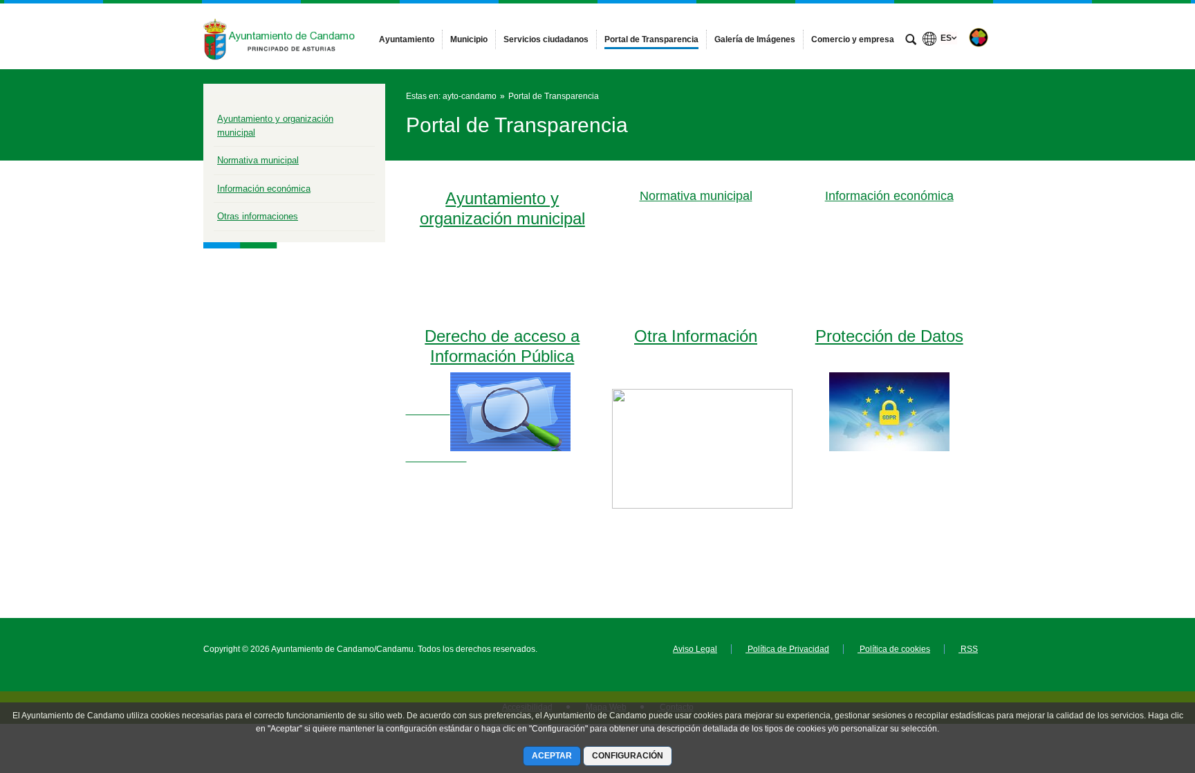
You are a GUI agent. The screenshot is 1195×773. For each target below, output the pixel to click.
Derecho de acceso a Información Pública (502, 346)
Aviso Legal (695, 649)
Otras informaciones (257, 216)
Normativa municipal (258, 160)
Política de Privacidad (787, 649)
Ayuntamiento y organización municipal (502, 208)
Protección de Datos (889, 336)
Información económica (264, 188)
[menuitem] (407, 39)
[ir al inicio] (1140, 690)
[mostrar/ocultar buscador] (911, 41)
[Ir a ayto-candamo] (279, 36)
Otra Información (695, 336)
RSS (968, 649)
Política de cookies (894, 649)
